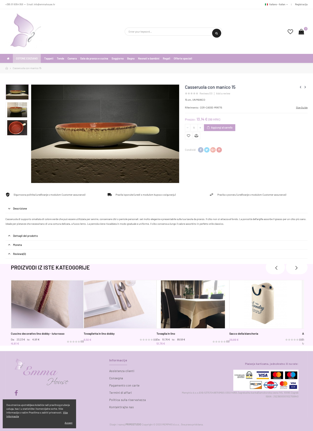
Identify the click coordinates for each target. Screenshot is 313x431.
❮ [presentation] (275, 267)
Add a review (223, 93)
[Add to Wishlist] (188, 135)
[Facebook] (16, 393)
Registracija (301, 4)
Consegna (116, 378)
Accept (68, 422)
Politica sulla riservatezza (127, 400)
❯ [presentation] (297, 267)
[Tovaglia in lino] (193, 304)
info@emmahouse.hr (44, 4)
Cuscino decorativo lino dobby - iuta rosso (37, 333)
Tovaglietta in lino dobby (99, 333)
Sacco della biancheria (243, 333)
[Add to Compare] (196, 135)
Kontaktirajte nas (121, 407)
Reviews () (206, 93)
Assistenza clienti (121, 371)
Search (216, 33)
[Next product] (305, 87)
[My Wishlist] (290, 31)
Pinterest (219, 150)
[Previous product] (300, 87)
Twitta (207, 150)
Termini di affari (120, 392)
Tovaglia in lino (165, 333)
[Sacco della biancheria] (266, 304)
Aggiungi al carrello (221, 127)
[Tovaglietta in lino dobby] (120, 304)
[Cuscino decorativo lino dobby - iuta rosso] (47, 304)
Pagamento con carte (124, 385)
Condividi (200, 150)
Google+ (213, 150)
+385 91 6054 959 (14, 4)
